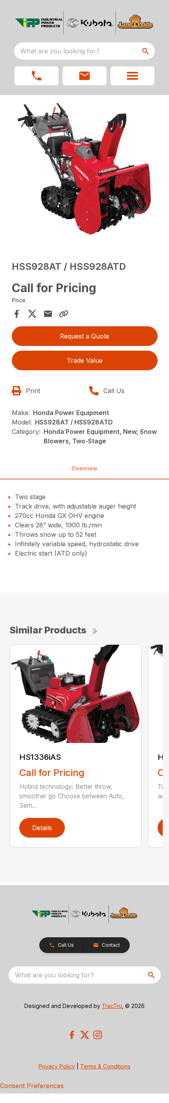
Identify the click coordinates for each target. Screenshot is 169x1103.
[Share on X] (32, 313)
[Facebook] (72, 1034)
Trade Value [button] (85, 360)
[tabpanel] (85, 172)
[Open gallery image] (85, 171)
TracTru (112, 1005)
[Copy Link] (63, 313)
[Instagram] (98, 1034)
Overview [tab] (84, 468)
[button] (36, 76)
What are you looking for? (59, 51)
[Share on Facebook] (16, 313)
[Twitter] (85, 1034)
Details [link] (42, 828)
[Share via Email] (48, 313)
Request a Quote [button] (84, 336)
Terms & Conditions (105, 1066)
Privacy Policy (57, 1066)
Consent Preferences (32, 1086)
